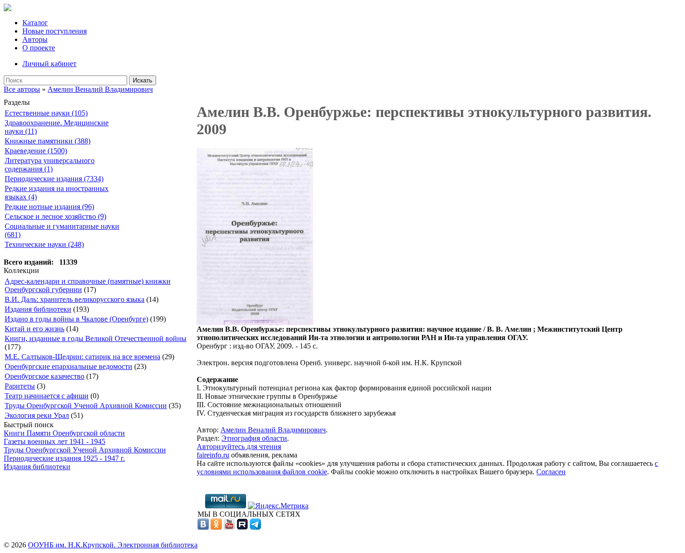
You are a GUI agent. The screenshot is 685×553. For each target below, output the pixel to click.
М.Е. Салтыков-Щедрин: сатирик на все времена (82, 357)
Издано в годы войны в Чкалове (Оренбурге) (76, 319)
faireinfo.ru (213, 455)
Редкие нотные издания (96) (49, 207)
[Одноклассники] (216, 527)
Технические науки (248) (44, 244)
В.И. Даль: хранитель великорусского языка (74, 299)
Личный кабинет (49, 64)
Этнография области (254, 438)
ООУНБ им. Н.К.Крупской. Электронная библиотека (113, 545)
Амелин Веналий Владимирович (100, 89)
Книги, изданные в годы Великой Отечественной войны (95, 338)
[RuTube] (242, 527)
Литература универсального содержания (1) (50, 165)
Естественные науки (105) (46, 113)
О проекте (38, 48)
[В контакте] (203, 527)
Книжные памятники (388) (47, 141)
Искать (142, 80)
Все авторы (22, 89)
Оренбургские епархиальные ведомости (68, 366)
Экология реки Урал (37, 415)
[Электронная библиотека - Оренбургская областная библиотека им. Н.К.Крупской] (7, 9)
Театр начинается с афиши (47, 396)
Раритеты (20, 386)
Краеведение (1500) (36, 151)
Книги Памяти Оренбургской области (64, 433)
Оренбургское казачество (44, 376)
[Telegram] (255, 527)
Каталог (35, 23)
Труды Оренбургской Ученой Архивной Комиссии (86, 406)
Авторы (35, 39)
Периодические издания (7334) (54, 179)
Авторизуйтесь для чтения (239, 447)
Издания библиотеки (38, 309)
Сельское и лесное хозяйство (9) (55, 216)
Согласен (551, 472)
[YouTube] (229, 527)
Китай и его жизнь (34, 329)
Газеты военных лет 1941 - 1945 (54, 441)
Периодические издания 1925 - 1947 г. (64, 458)
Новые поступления (54, 31)
